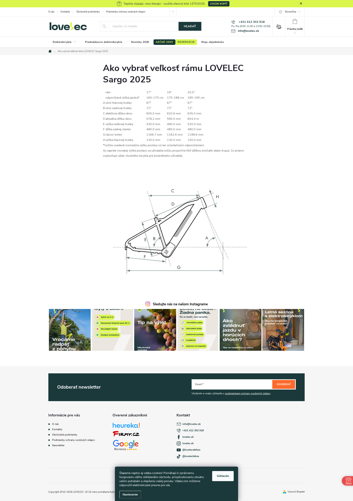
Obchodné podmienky (88, 11)
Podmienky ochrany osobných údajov (125, 11)
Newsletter (58, 445)
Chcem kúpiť (218, 4)
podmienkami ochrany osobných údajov (247, 393)
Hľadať (190, 26)
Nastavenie (130, 495)
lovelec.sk (188, 437)
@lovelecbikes (190, 456)
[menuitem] (64, 42)
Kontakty (65, 11)
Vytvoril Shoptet (296, 491)
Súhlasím (223, 476)
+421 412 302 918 (193, 430)
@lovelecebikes (191, 450)
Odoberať (284, 384)
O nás (51, 11)
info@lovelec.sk (191, 424)
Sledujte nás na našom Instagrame (180, 304)
